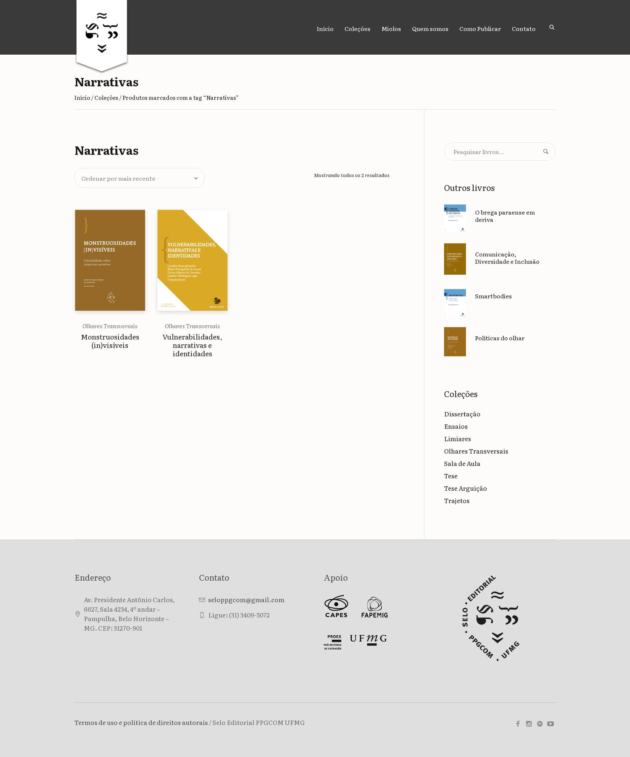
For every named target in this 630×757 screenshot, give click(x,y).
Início (82, 97)
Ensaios (456, 426)
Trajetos (457, 500)
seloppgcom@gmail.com (246, 599)
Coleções (106, 97)
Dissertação (462, 413)
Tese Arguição (465, 488)
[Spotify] (540, 724)
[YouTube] (551, 724)
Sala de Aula (462, 463)
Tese (451, 475)
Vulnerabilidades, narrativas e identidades (192, 345)
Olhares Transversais (109, 325)
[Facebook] (518, 724)
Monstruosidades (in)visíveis (110, 341)
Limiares (457, 438)
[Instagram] (529, 724)
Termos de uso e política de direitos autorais (141, 722)
